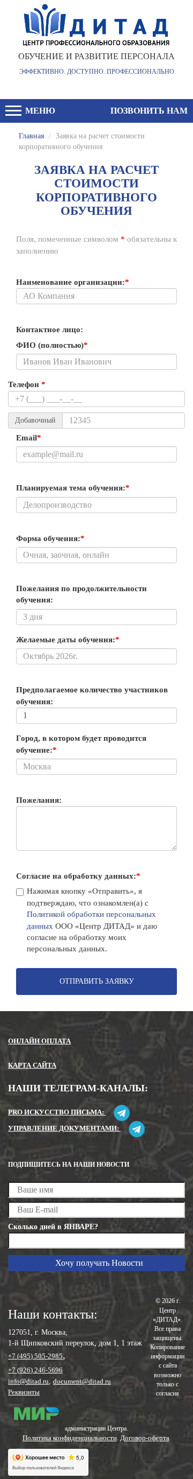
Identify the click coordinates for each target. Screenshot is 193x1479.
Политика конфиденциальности (70, 1438)
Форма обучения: (50, 538)
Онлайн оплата (39, 1041)
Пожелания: (39, 800)
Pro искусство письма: (57, 1112)
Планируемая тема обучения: (73, 487)
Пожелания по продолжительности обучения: (81, 594)
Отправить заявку (97, 981)
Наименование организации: (72, 282)
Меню (39, 110)
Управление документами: (64, 1128)
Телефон (27, 384)
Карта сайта (32, 1065)
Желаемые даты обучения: (68, 639)
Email (28, 437)
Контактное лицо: (49, 329)
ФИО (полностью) (52, 345)
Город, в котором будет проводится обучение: (81, 744)
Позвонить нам (149, 110)
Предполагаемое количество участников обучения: (92, 695)
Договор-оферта (144, 1438)
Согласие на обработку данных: (78, 876)
